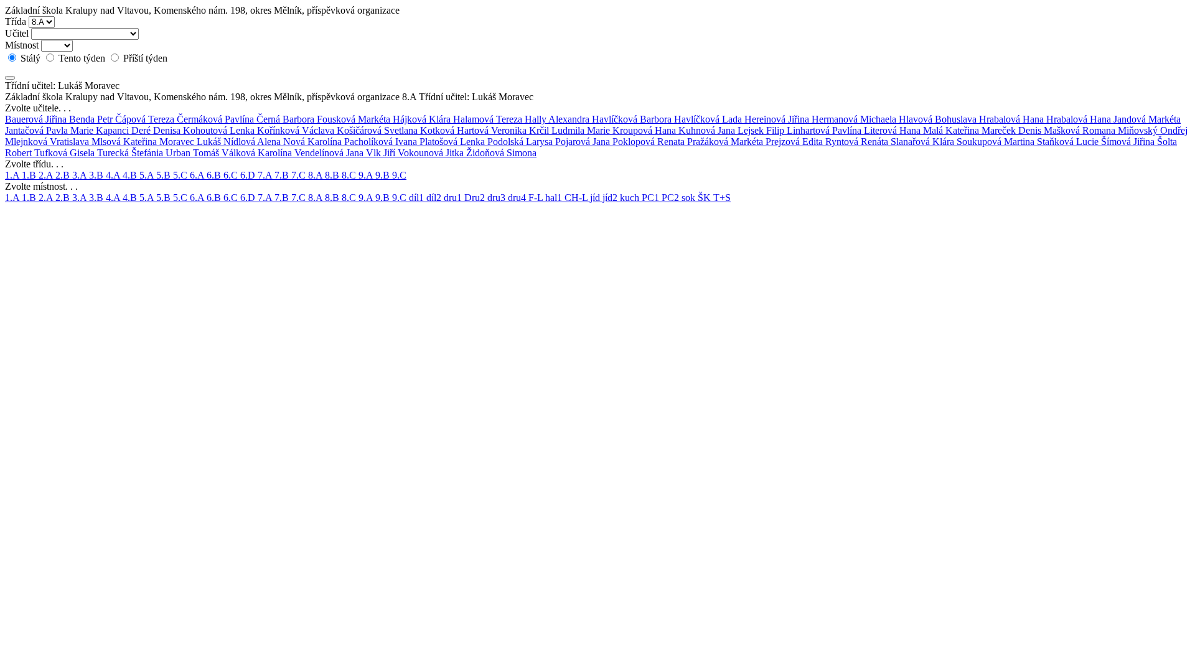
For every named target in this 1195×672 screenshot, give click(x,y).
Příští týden (144, 58)
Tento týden (82, 58)
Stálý (30, 58)
